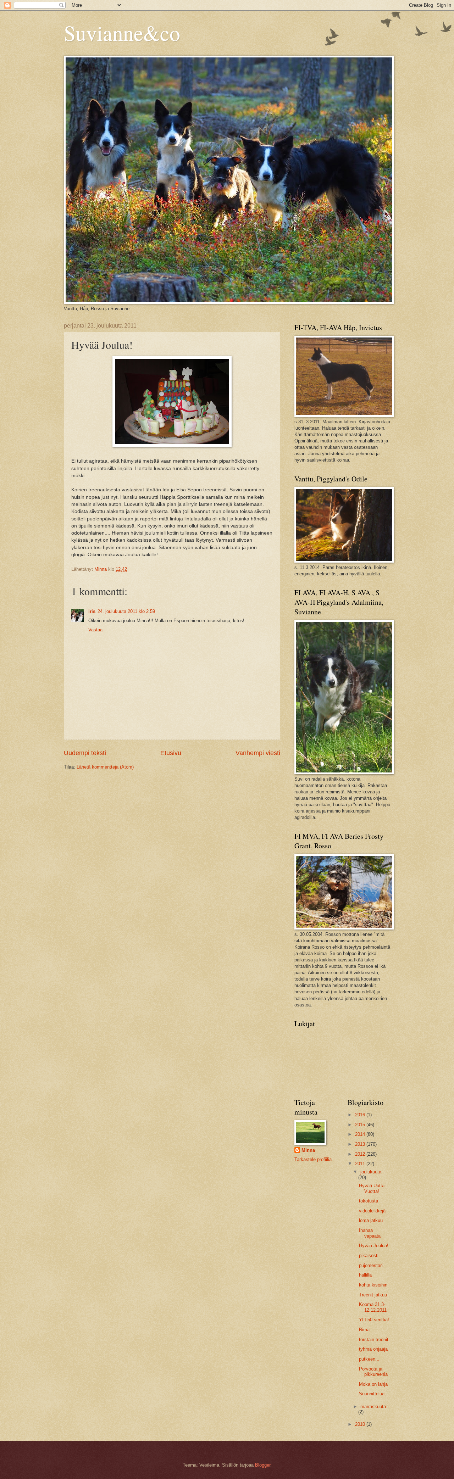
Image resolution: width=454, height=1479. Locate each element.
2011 (360, 1163)
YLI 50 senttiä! (374, 1319)
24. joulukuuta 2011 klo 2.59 (126, 611)
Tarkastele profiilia (313, 1159)
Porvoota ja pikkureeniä (373, 1371)
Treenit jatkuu (373, 1294)
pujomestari (371, 1265)
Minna (308, 1150)
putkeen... (369, 1359)
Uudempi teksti (85, 753)
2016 (360, 1114)
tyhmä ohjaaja (373, 1349)
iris (91, 611)
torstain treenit (373, 1339)
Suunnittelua (371, 1393)
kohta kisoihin (373, 1285)
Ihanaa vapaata (370, 1233)
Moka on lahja (373, 1384)
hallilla (365, 1275)
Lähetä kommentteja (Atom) (105, 767)
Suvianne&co (122, 32)
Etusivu (170, 753)
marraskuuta (373, 1406)
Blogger (262, 1465)
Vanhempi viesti (258, 753)
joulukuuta (370, 1171)
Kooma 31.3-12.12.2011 (373, 1307)
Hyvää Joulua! (373, 1245)
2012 (360, 1154)
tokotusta (368, 1201)
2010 (360, 1424)
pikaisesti (368, 1255)
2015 (360, 1124)
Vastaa (95, 629)
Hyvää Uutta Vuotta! (371, 1188)
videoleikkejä (372, 1210)
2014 (360, 1134)
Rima (364, 1329)
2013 (360, 1144)
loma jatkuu (371, 1220)
